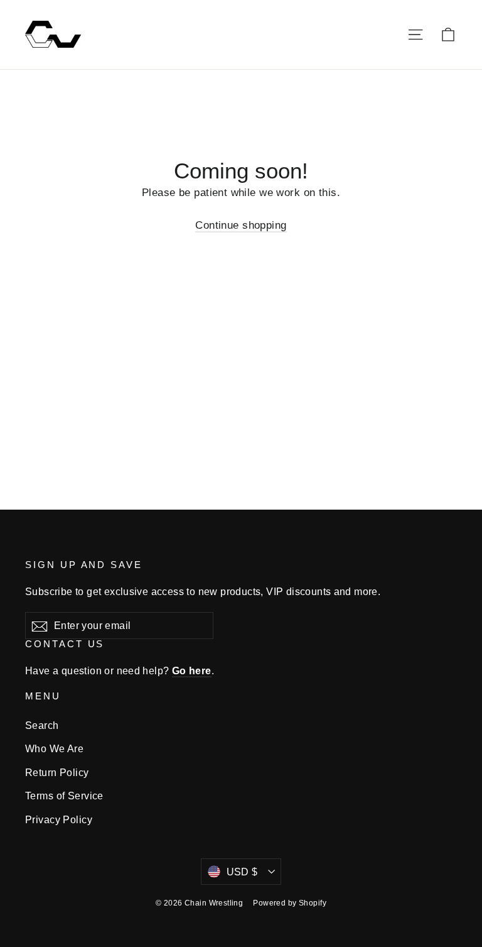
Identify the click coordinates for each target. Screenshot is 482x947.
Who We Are (54, 748)
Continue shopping (240, 225)
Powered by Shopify (289, 903)
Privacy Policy (58, 819)
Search (42, 725)
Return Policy (57, 772)
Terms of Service (64, 796)
